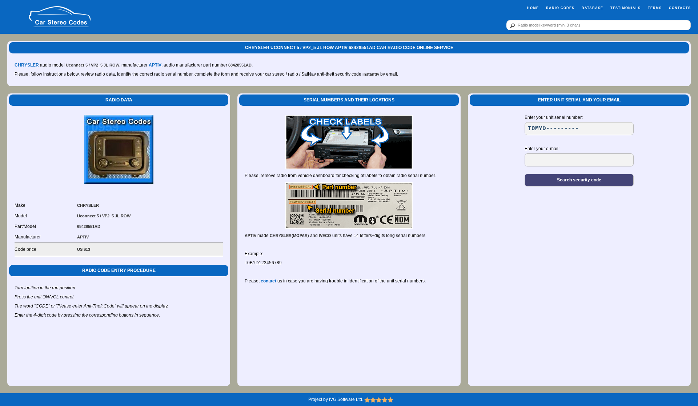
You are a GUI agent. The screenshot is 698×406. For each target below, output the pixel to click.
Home (533, 8)
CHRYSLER (27, 65)
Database (592, 8)
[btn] (511, 25)
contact (268, 281)
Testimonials (625, 8)
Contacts (680, 8)
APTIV (155, 65)
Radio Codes (560, 8)
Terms (655, 8)
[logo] (59, 17)
